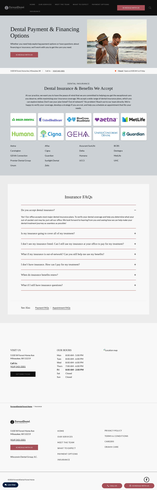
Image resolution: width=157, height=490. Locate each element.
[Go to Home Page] (15, 8)
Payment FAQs (42, 307)
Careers (109, 441)
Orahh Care (112, 447)
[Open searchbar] (150, 7)
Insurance (35, 11)
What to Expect (81, 4)
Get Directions (23, 374)
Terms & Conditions (116, 436)
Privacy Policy (113, 430)
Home (32, 4)
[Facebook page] (146, 479)
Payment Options (100, 4)
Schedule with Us (131, 8)
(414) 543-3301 (59, 71)
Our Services (45, 4)
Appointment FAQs (61, 307)
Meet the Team (62, 4)
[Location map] (125, 371)
